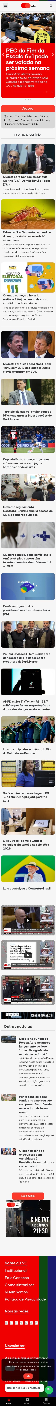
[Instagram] (16, 1323)
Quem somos (16, 1292)
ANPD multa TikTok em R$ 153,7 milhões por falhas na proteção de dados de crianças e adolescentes (26, 705)
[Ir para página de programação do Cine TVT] (28, 1236)
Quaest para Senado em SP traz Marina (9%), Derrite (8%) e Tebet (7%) (26, 180)
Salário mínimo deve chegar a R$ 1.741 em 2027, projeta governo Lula (26, 797)
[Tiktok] (31, 1323)
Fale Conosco (17, 1278)
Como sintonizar (19, 1285)
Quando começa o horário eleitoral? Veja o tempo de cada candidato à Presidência (25, 299)
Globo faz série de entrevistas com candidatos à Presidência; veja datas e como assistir (36, 1158)
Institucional (16, 1271)
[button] (5, 5)
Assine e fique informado (27, 1358)
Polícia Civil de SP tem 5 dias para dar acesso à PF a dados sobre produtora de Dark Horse (26, 658)
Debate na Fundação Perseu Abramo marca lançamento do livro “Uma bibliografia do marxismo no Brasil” (34, 1046)
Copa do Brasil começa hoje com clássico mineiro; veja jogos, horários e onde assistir (26, 463)
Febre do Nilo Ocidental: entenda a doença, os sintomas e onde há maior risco (27, 236)
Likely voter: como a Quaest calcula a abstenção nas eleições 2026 (26, 844)
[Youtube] (6, 1323)
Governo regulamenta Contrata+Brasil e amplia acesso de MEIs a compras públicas (28, 511)
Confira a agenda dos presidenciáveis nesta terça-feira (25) (26, 610)
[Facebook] (26, 1323)
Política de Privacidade (25, 1299)
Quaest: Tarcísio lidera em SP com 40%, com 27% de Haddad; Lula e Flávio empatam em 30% (27, 368)
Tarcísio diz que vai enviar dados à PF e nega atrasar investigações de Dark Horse (27, 415)
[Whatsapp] (11, 1323)
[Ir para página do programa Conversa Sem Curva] (28, 1017)
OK (28, 1376)
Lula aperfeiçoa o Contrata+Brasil (27, 888)
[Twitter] (21, 1323)
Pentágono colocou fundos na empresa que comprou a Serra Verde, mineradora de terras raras (35, 1104)
